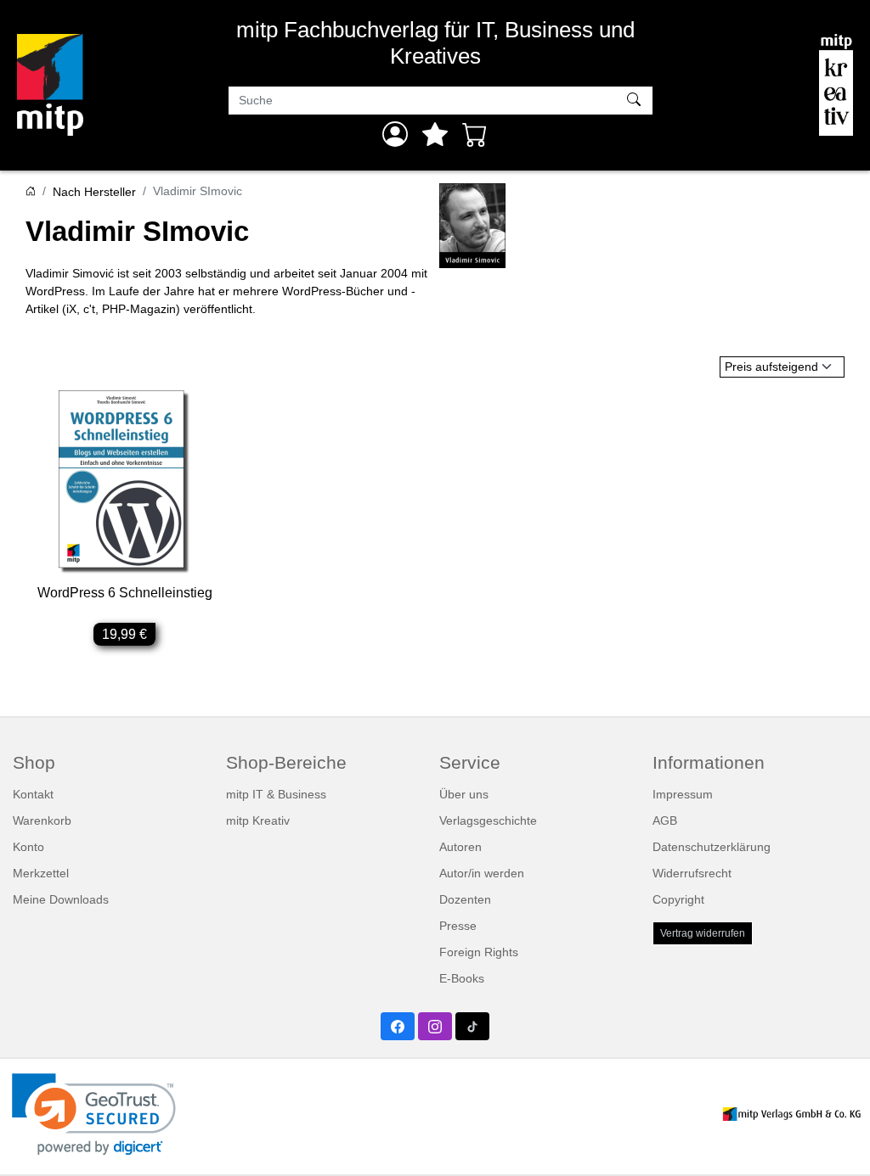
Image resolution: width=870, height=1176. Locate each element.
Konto (28, 847)
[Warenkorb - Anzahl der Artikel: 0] (475, 134)
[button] (93, 1114)
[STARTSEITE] (30, 192)
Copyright (678, 899)
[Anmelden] (395, 134)
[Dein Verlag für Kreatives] (836, 85)
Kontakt (33, 794)
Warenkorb (42, 820)
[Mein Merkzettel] (435, 134)
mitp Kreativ (258, 820)
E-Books (461, 978)
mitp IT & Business (276, 794)
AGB (664, 820)
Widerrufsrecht (692, 873)
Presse (458, 925)
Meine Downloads (61, 899)
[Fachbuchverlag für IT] (50, 85)
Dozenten (465, 899)
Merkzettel (41, 873)
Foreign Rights (478, 952)
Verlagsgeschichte (488, 820)
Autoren (460, 847)
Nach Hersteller (94, 192)
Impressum (682, 794)
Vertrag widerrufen (702, 933)
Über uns (464, 794)
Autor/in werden (481, 873)
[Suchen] (636, 100)
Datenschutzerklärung (711, 847)
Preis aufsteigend (771, 366)
